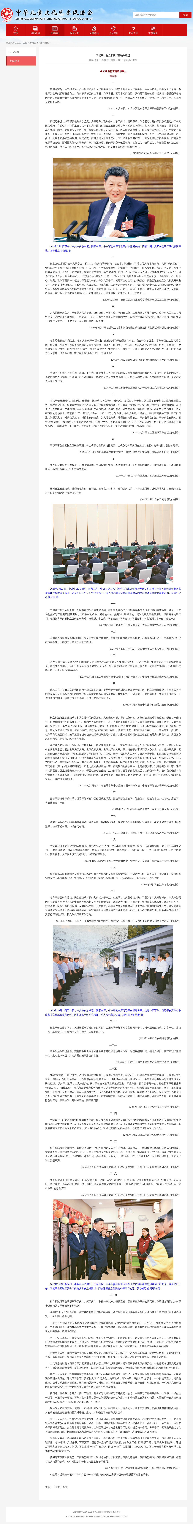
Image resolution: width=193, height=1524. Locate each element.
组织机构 (35, 33)
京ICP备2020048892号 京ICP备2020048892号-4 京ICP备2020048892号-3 (96, 1516)
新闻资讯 (54, 33)
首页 (15, 33)
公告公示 (14, 52)
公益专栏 (113, 33)
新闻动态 (44, 43)
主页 (25, 43)
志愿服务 (152, 33)
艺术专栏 (133, 33)
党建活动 (94, 33)
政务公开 (74, 33)
